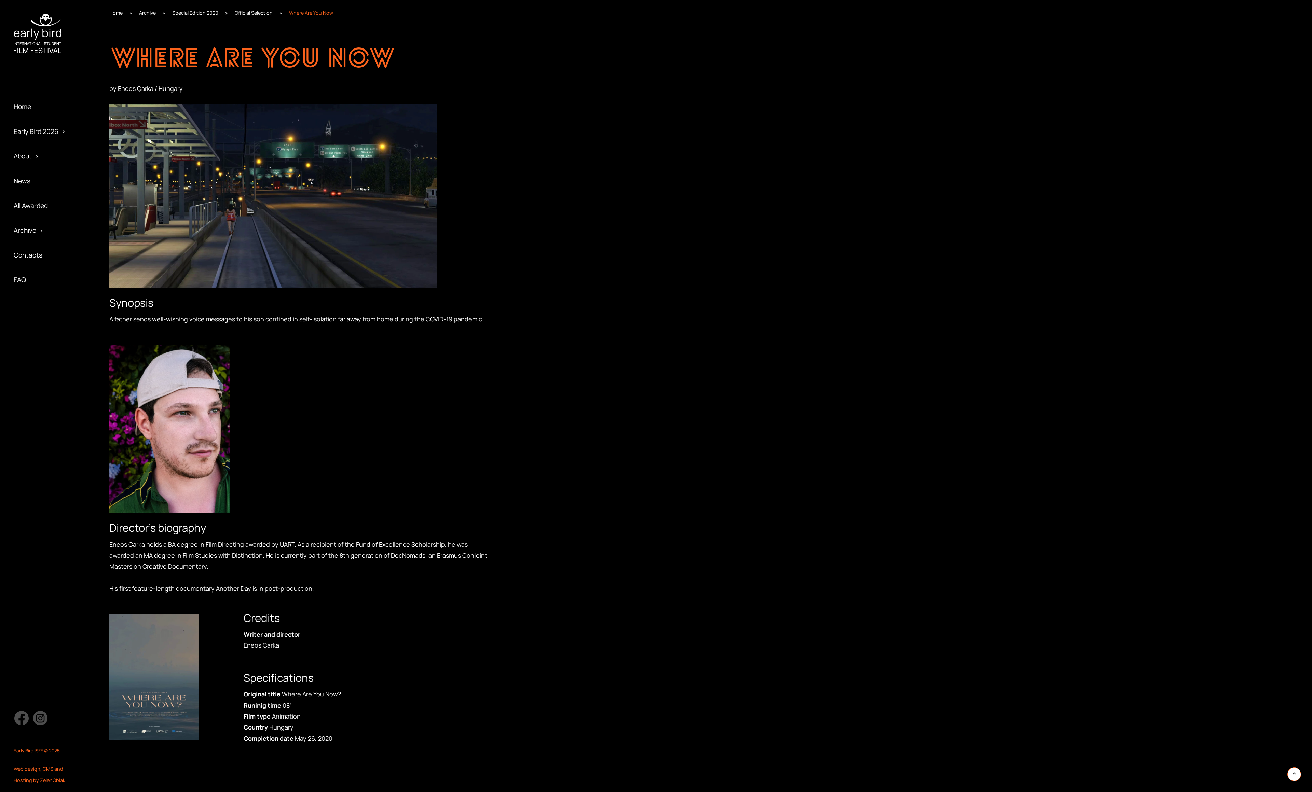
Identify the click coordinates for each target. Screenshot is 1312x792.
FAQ (20, 279)
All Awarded (31, 205)
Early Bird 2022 (36, 86)
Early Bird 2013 (35, 309)
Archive (25, 230)
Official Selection (254, 13)
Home (22, 106)
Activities (28, 86)
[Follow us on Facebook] (21, 718)
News (22, 181)
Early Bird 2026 (36, 131)
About (23, 156)
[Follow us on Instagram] (40, 718)
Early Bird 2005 (36, 333)
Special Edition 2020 (195, 13)
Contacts (28, 255)
